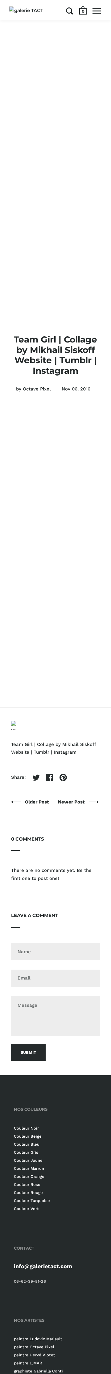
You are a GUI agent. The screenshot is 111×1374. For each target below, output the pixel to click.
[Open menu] (96, 10)
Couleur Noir (26, 1128)
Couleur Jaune (28, 1160)
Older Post (37, 802)
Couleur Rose (27, 1184)
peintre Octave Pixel (34, 1347)
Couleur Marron (29, 1168)
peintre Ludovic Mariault (38, 1339)
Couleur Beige (28, 1136)
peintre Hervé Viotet (34, 1355)
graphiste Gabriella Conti (38, 1371)
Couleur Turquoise (32, 1200)
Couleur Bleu (26, 1144)
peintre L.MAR (28, 1363)
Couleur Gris (26, 1152)
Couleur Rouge (28, 1192)
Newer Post (72, 802)
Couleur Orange (29, 1176)
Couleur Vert (26, 1208)
